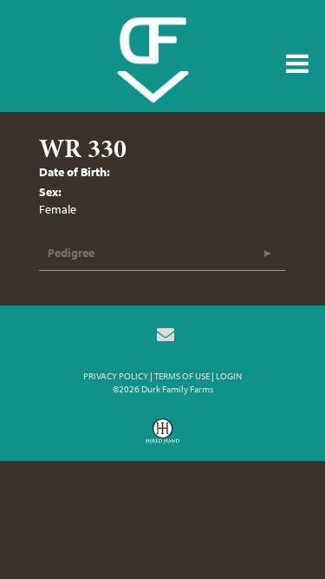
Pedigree (71, 252)
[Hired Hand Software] (162, 437)
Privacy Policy (115, 376)
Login (229, 376)
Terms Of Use (182, 376)
